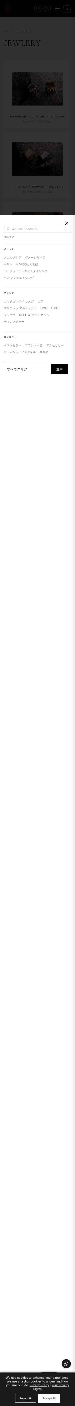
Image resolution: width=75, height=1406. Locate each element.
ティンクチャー (14, 321)
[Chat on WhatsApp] (66, 1363)
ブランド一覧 (33, 345)
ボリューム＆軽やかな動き (21, 264)
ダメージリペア (35, 257)
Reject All (25, 1398)
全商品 (44, 352)
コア (40, 301)
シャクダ (9, 315)
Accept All (49, 1398)
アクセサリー (55, 345)
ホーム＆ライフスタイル (20, 352)
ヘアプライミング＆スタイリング (26, 271)
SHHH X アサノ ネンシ (34, 315)
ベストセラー (12, 345)
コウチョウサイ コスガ (19, 301)
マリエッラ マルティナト (20, 308)
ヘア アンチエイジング (19, 277)
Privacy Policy (39, 1385)
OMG (44, 308)
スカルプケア (12, 257)
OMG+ (55, 308)
